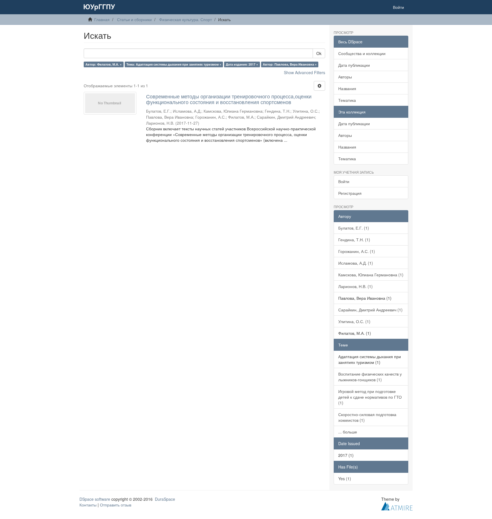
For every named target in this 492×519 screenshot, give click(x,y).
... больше (347, 432)
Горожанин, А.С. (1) (356, 251)
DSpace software (94, 499)
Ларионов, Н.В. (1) (355, 286)
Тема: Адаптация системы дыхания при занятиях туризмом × (173, 64)
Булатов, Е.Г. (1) (353, 228)
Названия (347, 88)
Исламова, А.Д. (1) (355, 263)
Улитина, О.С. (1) (354, 321)
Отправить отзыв (115, 505)
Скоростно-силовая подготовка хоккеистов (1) (367, 417)
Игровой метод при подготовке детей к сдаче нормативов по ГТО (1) (370, 397)
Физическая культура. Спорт (185, 19)
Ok (318, 53)
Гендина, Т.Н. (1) (354, 239)
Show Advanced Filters (304, 72)
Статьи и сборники (134, 19)
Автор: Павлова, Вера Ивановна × (290, 64)
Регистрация (350, 193)
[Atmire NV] (397, 505)
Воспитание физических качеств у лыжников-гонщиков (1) (370, 376)
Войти (343, 181)
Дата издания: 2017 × (242, 64)
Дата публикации (354, 65)
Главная (102, 19)
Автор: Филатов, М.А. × (103, 64)
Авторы (345, 77)
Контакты (88, 505)
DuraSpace (165, 499)
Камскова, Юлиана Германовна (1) (370, 274)
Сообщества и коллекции (362, 53)
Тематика (347, 100)
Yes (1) (344, 478)
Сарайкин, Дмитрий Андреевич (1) (370, 310)
